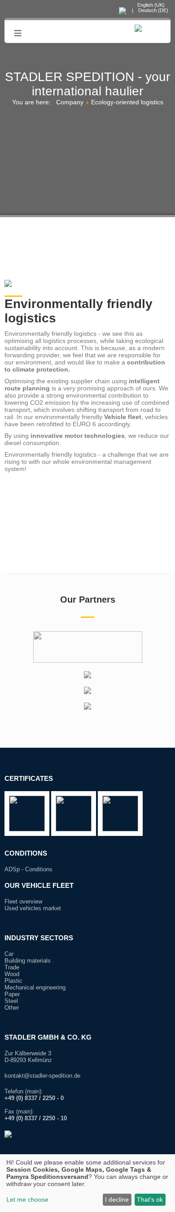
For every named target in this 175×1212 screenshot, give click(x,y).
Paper (12, 994)
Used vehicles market (32, 908)
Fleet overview (23, 901)
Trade (11, 967)
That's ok (150, 1199)
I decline (117, 1199)
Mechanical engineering (35, 987)
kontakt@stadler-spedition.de (42, 1075)
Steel (11, 1001)
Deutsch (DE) (152, 10)
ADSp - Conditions (28, 869)
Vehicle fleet (122, 416)
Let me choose (27, 1199)
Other (11, 1007)
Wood (11, 974)
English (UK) (150, 5)
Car (8, 954)
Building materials (27, 960)
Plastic (13, 980)
